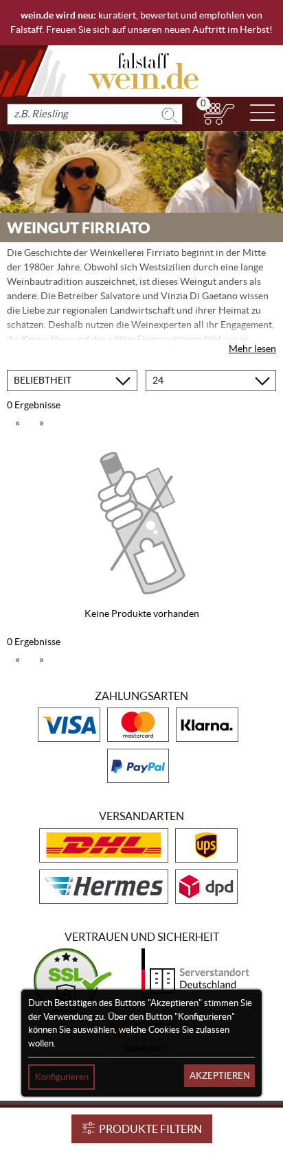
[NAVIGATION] (262, 114)
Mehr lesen (252, 348)
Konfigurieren (62, 1077)
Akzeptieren (220, 1076)
